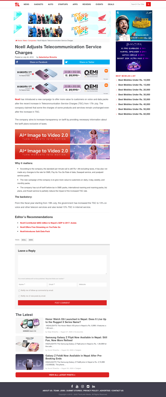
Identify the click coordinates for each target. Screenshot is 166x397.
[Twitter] (88, 386)
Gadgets (38, 4)
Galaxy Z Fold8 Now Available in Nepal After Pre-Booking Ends (73, 357)
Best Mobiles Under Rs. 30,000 (134, 94)
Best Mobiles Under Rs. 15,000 (134, 84)
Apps (75, 4)
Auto (50, 4)
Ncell (17, 99)
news (31, 240)
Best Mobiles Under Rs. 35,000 (134, 99)
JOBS (62, 390)
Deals (111, 4)
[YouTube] (77, 386)
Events (99, 4)
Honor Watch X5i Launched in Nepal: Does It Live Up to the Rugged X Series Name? (75, 320)
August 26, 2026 (67, 350)
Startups (63, 4)
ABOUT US (47, 390)
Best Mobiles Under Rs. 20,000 (134, 89)
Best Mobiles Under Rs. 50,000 (134, 109)
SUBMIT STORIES (74, 390)
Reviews (87, 4)
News (26, 4)
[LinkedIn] (93, 386)
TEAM (56, 390)
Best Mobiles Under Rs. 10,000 (134, 79)
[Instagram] (82, 386)
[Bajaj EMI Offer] (134, 40)
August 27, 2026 (66, 332)
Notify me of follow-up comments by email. (37, 290)
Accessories (78, 332)
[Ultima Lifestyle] (134, 71)
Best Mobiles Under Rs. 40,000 (134, 104)
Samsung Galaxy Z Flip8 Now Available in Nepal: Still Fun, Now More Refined (76, 339)
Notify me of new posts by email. (33, 296)
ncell (24, 240)
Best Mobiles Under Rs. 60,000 (134, 114)
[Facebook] (72, 386)
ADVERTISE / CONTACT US (111, 390)
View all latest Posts (62, 374)
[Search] (148, 4)
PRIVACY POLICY (91, 390)
